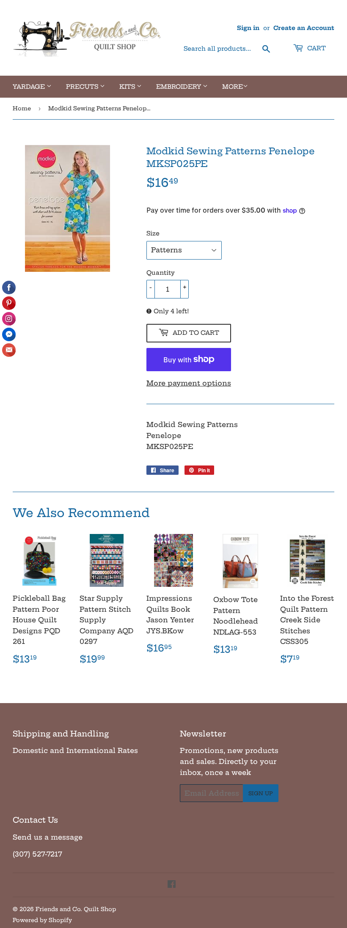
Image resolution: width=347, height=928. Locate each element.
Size (153, 233)
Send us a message (48, 837)
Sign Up (260, 793)
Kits (128, 86)
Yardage (30, 86)
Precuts (83, 86)
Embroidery (179, 86)
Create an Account (303, 28)
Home (22, 108)
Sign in (248, 28)
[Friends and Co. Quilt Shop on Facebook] (171, 885)
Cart (316, 48)
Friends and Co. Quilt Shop (76, 909)
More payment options (188, 383)
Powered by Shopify (42, 920)
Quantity (160, 272)
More (232, 86)
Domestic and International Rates (75, 750)
